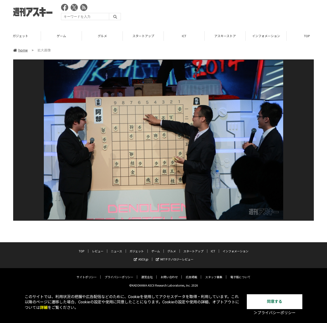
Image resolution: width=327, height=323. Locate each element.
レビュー (97, 251)
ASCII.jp (143, 259)
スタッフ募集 (213, 277)
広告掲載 (191, 277)
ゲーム (61, 36)
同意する (274, 301)
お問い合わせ (169, 277)
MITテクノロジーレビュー (176, 259)
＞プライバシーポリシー (275, 313)
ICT (184, 36)
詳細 (44, 307)
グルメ (102, 36)
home (23, 50)
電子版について (240, 277)
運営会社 (147, 277)
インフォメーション (266, 36)
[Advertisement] (227, 13)
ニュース (116, 251)
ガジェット (20, 36)
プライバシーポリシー (119, 277)
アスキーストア (225, 36)
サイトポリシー (87, 277)
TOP (82, 251)
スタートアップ (143, 36)
